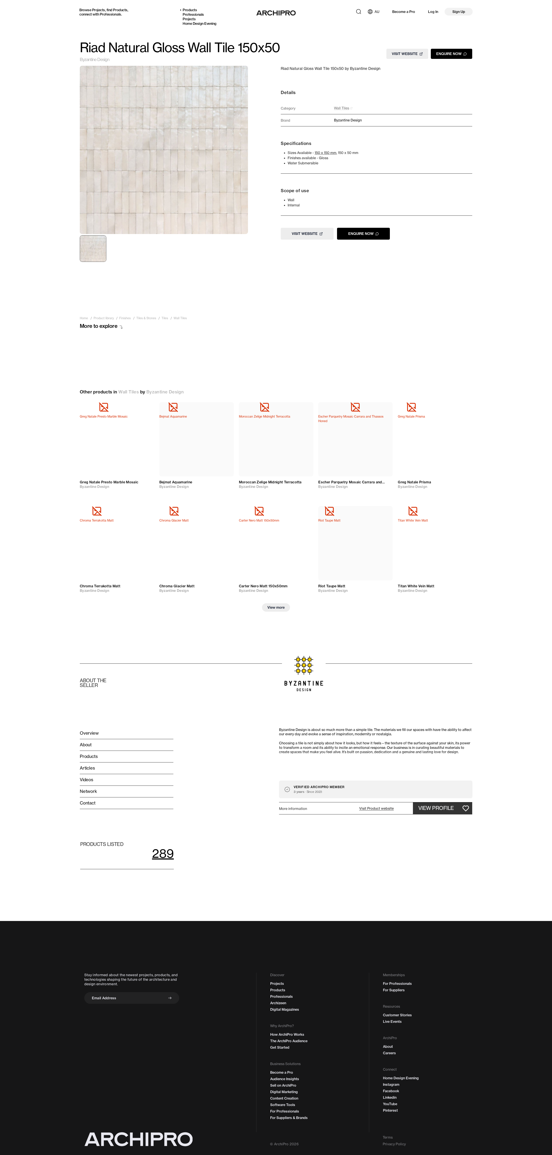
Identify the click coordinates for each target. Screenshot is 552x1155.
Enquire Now (449, 54)
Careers (389, 1053)
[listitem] (84, 318)
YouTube (390, 1104)
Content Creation (284, 1098)
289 (163, 853)
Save (144, 409)
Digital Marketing (284, 1092)
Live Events (392, 1021)
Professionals (110, 14)
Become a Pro (403, 11)
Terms (388, 1137)
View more (276, 607)
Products (120, 10)
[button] (376, 808)
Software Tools (282, 1105)
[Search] (358, 11)
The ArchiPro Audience (288, 1041)
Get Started (279, 1047)
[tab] (93, 248)
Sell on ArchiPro (283, 1085)
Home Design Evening (199, 23)
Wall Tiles (128, 391)
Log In (433, 11)
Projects (98, 10)
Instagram (391, 1084)
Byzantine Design (94, 59)
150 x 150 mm (325, 153)
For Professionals (284, 1111)
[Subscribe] (170, 998)
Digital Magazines (284, 1009)
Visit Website (405, 54)
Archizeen (278, 1003)
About (388, 1046)
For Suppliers (394, 990)
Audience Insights (284, 1079)
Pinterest (390, 1110)
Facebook (391, 1091)
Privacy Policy (394, 1144)
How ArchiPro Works (287, 1034)
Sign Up (458, 11)
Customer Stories (397, 1015)
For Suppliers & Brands (289, 1118)
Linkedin (390, 1097)
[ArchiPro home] (276, 13)
